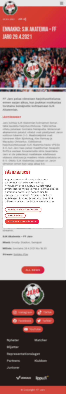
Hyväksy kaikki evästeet (22, 221)
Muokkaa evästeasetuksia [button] (23, 210)
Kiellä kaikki (15, 215)
